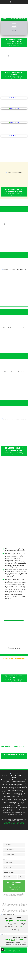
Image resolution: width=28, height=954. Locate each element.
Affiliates (21, 775)
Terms (5, 822)
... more (7, 946)
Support (13, 775)
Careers (18, 822)
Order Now (5, 775)
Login (14, 777)
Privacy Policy (23, 905)
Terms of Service (14, 905)
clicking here (18, 814)
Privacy (14, 822)
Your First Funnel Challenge (17, 823)
